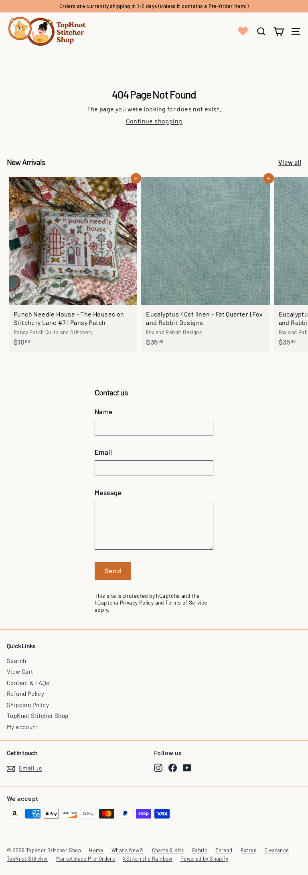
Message (108, 492)
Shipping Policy (28, 704)
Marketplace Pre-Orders (85, 858)
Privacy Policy (137, 602)
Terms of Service (186, 602)
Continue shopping (154, 121)
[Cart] (278, 31)
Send (113, 570)
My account (22, 726)
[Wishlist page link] (243, 31)
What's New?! (127, 850)
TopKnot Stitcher (27, 858)
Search (16, 660)
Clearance (276, 850)
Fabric (199, 850)
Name (104, 411)
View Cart (20, 671)
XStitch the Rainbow (147, 858)
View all (289, 162)
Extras (248, 850)
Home (96, 850)
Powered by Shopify (204, 858)
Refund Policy (25, 693)
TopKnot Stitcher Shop (37, 715)
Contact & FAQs (28, 682)
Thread (223, 850)
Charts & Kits (168, 850)
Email (103, 452)
